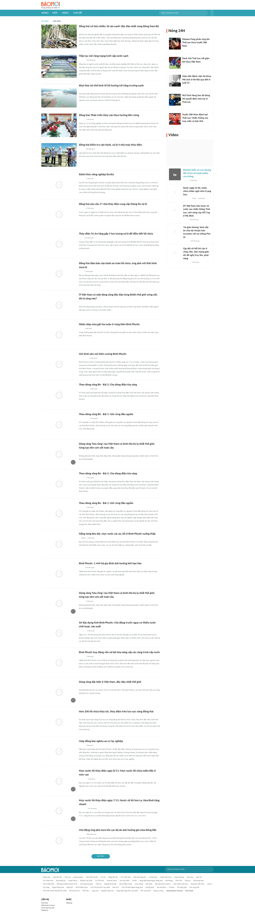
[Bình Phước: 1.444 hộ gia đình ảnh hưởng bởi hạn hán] (59, 573)
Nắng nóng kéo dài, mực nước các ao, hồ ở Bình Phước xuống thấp (117, 534)
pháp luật (46, 877)
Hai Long (190, 877)
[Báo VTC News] (186, 198)
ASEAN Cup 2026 (86, 881)
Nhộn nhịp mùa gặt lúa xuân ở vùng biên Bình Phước (109, 324)
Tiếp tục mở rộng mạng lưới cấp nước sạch (103, 56)
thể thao (85, 891)
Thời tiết (178, 881)
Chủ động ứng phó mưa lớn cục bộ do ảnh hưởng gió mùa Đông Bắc (117, 830)
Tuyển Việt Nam (166, 877)
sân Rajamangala (86, 884)
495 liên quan (194, 220)
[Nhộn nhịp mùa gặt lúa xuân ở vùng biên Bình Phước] (59, 334)
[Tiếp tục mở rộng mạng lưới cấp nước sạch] (59, 66)
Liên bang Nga (198, 881)
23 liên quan (90, 208)
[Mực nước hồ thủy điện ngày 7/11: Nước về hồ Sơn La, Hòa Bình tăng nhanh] (59, 810)
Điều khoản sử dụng (47, 905)
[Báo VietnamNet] (81, 208)
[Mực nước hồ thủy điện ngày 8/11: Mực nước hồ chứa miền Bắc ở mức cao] (59, 781)
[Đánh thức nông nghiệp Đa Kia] (59, 184)
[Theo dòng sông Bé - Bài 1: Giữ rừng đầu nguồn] (59, 424)
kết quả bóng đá (140, 877)
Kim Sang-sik (194, 887)
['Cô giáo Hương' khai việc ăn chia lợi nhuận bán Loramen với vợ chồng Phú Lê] (175, 232)
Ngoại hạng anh (58, 887)
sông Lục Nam (158, 891)
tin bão (171, 887)
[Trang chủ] (50, 5)
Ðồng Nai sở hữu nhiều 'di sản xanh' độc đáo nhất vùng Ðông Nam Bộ (119, 26)
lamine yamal (112, 881)
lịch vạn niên (124, 881)
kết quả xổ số (74, 891)
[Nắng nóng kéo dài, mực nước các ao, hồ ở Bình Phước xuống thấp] (59, 544)
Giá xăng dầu (182, 887)
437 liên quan (90, 567)
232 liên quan (90, 149)
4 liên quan (90, 119)
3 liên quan (93, 358)
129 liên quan (195, 241)
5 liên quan (201, 198)
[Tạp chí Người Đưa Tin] (81, 568)
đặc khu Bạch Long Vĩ (163, 884)
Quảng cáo (44, 910)
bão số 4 (116, 887)
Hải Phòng (169, 881)
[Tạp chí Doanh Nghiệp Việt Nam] (81, 303)
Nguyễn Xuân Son (107, 891)
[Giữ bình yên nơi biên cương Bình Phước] (59, 364)
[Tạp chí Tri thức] (184, 66)
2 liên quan (94, 389)
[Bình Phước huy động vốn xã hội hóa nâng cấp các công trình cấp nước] (59, 662)
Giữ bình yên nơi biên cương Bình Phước (102, 354)
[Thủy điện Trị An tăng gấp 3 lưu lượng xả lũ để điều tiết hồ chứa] (59, 244)
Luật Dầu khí (57, 877)
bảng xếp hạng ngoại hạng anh (151, 881)
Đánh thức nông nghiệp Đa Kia (96, 174)
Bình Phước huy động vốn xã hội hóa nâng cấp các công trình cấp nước (119, 652)
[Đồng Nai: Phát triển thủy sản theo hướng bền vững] (59, 125)
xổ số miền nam (82, 887)
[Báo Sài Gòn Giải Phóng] (82, 478)
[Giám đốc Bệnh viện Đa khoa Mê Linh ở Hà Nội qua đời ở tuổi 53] (175, 81)
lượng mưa (153, 877)
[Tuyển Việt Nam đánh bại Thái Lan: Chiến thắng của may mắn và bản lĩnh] (175, 119)
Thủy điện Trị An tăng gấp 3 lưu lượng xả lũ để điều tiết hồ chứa (116, 233)
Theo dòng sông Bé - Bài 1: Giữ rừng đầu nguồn (106, 414)
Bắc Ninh (149, 884)
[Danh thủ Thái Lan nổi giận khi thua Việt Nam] (175, 63)
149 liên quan (90, 60)
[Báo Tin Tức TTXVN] (81, 90)
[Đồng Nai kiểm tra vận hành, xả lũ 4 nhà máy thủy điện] (59, 155)
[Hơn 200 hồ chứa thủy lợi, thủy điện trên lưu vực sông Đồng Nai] (59, 721)
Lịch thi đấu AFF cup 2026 (100, 887)
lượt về (198, 877)
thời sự (98, 884)
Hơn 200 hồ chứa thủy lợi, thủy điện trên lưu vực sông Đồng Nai (116, 711)
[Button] (212, 13)
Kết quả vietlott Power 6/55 (67, 884)
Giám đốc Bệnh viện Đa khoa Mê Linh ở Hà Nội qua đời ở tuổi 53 (196, 79)
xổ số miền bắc (48, 884)
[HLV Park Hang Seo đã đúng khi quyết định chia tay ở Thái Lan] (175, 100)
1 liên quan (90, 179)
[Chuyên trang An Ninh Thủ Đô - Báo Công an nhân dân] (80, 686)
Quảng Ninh (150, 887)
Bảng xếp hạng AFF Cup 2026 (127, 891)
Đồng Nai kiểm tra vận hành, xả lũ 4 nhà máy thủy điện (110, 145)
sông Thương (179, 877)
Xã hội (134, 881)
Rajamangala (78, 877)
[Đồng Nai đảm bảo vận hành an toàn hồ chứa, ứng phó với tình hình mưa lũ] (59, 273)
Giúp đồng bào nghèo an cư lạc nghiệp (101, 741)
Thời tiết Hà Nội (92, 877)
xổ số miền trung (125, 884)
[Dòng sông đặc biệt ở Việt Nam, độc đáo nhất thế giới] (59, 692)
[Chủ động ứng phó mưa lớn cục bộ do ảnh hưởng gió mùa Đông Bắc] (59, 840)
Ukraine (187, 881)
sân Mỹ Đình (161, 887)
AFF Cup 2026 (146, 891)
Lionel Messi (72, 881)
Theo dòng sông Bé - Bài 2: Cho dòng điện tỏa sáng (108, 384)
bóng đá (70, 887)
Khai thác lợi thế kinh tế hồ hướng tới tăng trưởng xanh (111, 85)
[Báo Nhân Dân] (81, 149)
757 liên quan (92, 808)
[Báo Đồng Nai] (82, 31)
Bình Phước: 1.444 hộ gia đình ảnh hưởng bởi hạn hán (110, 563)
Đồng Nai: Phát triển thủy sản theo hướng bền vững (109, 115)
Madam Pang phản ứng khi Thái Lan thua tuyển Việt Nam (196, 42)
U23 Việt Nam (48, 881)
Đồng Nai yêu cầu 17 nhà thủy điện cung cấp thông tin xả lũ (113, 204)
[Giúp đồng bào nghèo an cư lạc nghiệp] (59, 751)
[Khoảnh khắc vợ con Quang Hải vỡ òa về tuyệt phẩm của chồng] (175, 174)
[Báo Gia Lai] (83, 389)
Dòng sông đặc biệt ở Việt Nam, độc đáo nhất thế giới (110, 682)
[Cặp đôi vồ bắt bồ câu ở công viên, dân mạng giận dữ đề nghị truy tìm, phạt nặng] (175, 253)
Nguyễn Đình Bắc (110, 884)
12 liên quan (89, 271)
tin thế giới (99, 881)
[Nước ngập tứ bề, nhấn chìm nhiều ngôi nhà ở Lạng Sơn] (175, 192)
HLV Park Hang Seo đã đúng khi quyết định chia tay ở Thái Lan (196, 98)
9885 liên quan (91, 834)
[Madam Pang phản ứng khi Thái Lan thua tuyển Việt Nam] (175, 44)
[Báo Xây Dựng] (82, 631)
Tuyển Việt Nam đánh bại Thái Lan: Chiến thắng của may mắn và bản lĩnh (195, 117)
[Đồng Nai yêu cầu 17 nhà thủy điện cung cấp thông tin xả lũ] (59, 214)
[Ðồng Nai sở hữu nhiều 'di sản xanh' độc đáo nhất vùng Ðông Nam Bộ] (59, 36)
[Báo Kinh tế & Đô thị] (82, 657)
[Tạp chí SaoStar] (185, 50)
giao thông (139, 884)
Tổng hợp (69, 903)
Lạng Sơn (95, 891)
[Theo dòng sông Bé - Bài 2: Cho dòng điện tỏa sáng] (59, 395)
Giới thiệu (44, 903)
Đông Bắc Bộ (113, 877)
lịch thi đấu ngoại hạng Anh (132, 887)
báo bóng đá (61, 881)
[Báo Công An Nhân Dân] (83, 358)
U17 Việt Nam (126, 877)
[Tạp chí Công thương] (82, 779)
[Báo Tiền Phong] (186, 241)
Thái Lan (68, 877)
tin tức (103, 877)
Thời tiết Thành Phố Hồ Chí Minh (55, 891)
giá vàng (46, 887)
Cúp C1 (209, 884)
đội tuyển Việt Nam (181, 884)
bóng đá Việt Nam (198, 884)
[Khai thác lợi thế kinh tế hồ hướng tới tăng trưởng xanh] (59, 95)
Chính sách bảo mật (47, 908)
